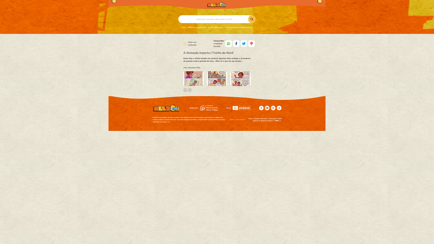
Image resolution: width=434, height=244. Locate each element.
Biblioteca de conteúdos (197, 27)
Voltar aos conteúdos (192, 43)
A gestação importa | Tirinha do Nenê (238, 27)
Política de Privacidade (237, 120)
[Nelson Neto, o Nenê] (217, 4)
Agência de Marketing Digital (263, 121)
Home (184, 27)
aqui (168, 122)
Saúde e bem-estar (215, 27)
